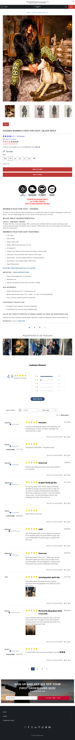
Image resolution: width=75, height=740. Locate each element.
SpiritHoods (39, 735)
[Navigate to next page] (47, 668)
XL (29, 158)
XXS (5, 158)
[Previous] (4, 58)
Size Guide (9, 151)
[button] (20, 347)
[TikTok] (42, 727)
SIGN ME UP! (53, 698)
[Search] (66, 7)
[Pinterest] (39, 727)
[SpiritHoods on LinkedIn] (35, 727)
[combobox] (31, 410)
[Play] (37, 58)
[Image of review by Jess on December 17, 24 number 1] (30, 592)
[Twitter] (46, 727)
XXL (34, 158)
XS (10, 158)
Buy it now (37, 174)
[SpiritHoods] (37, 7)
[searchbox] (11, 410)
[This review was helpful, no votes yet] (65, 437)
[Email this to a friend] (45, 328)
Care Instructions (21, 272)
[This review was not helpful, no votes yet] (68, 437)
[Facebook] (28, 727)
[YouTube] (49, 727)
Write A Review (37, 399)
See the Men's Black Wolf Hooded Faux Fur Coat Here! (19, 268)
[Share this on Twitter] (29, 328)
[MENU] (1, 7)
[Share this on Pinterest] (40, 328)
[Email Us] (25, 727)
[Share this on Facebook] (35, 328)
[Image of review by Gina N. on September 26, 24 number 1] (30, 630)
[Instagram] (32, 727)
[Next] (70, 58)
